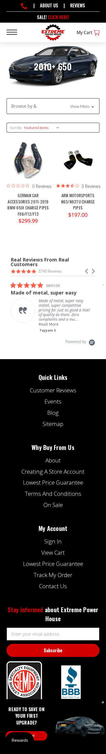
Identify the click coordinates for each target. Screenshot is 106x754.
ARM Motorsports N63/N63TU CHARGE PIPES (78, 201)
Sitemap (53, 424)
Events (53, 401)
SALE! (53, 17)
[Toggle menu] (15, 31)
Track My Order (53, 575)
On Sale (53, 505)
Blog (53, 412)
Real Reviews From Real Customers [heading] (40, 262)
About (53, 460)
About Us (49, 5)
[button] (53, 106)
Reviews (77, 5)
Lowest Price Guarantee (53, 482)
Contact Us (53, 586)
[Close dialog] (103, 703)
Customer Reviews (53, 390)
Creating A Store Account (53, 471)
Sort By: (16, 127)
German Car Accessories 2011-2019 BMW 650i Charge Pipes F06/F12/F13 (28, 204)
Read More (48, 324)
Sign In (53, 541)
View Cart (53, 552)
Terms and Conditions (53, 493)
